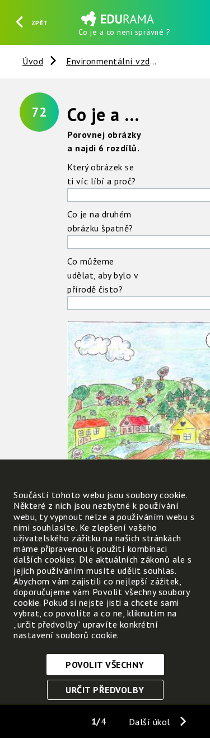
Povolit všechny (105, 664)
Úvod (32, 61)
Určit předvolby (105, 689)
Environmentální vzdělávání (123, 61)
